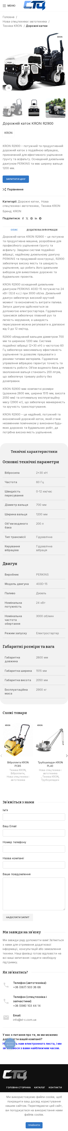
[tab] (14, 230)
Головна (9, 17)
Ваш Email (9, 826)
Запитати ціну (15, 179)
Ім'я (5, 810)
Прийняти (34, 1125)
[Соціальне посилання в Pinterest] (31, 218)
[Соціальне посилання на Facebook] (23, 218)
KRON (8, 132)
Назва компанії (13, 858)
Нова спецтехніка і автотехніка (25, 21)
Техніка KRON (13, 26)
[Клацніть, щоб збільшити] (8, 87)
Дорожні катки (36, 26)
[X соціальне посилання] (27, 218)
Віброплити (17, 773)
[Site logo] (34, 5)
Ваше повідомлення (17, 874)
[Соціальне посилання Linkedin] (36, 218)
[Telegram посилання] (40, 218)
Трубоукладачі (50, 780)
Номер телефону (14, 842)
